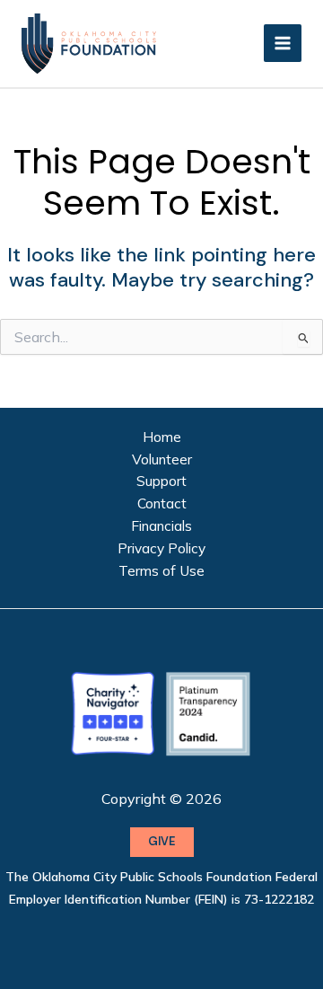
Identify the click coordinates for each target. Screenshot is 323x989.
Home (162, 437)
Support (161, 481)
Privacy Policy (161, 548)
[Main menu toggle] (282, 43)
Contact (162, 503)
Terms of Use (161, 570)
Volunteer (162, 459)
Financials (161, 525)
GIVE (162, 841)
